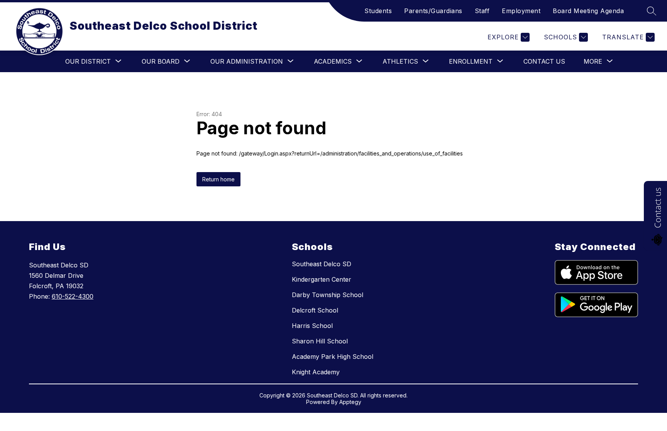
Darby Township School (327, 295)
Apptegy (350, 402)
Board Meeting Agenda (588, 11)
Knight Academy (316, 372)
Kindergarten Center (321, 279)
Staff (482, 11)
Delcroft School (315, 310)
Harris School (312, 326)
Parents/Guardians (433, 11)
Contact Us (544, 61)
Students (378, 11)
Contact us (657, 208)
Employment (521, 11)
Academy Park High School (332, 356)
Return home (218, 179)
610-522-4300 (72, 296)
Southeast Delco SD (321, 264)
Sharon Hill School (320, 341)
